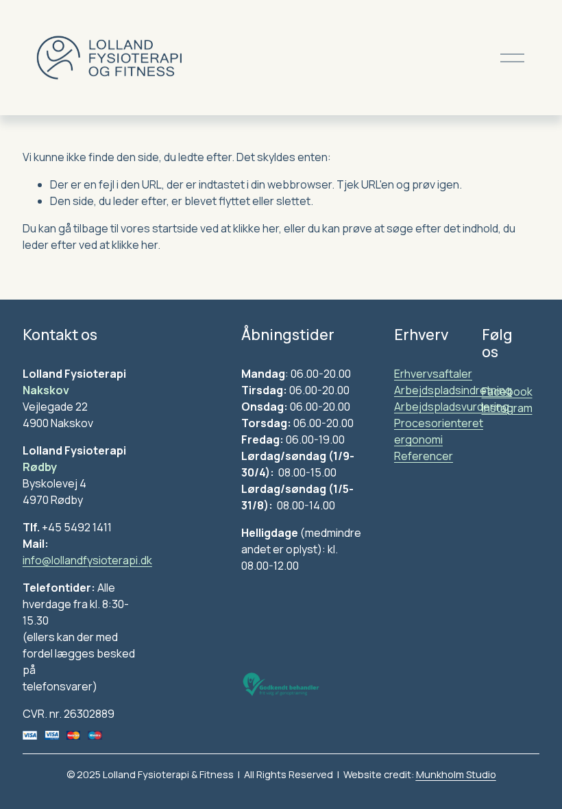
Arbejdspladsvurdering (451, 406)
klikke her (256, 228)
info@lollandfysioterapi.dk (87, 560)
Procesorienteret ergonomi (438, 431)
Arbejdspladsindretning (453, 390)
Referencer (423, 455)
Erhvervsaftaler (433, 373)
